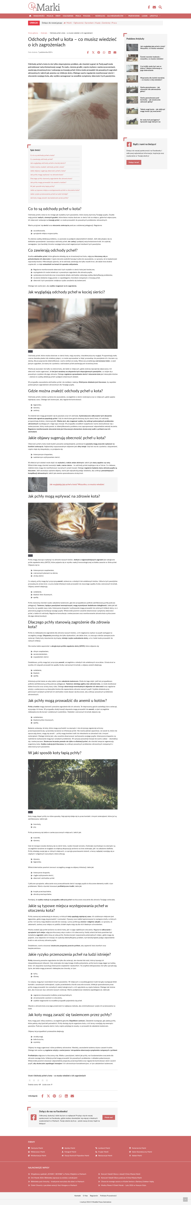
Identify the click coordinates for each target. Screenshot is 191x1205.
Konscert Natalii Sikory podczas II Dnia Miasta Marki (121, 1178)
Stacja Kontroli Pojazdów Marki (77, 1156)
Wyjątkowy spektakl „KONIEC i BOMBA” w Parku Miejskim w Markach (58, 1174)
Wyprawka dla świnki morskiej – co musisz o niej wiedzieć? (152, 79)
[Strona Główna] (30, 15)
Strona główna (33, 33)
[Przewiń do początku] (185, 1199)
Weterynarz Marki (38, 1152)
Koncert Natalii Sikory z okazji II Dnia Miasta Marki (120, 1174)
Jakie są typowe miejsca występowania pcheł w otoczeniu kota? (55, 190)
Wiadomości (39, 16)
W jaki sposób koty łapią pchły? (42, 186)
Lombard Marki (104, 1148)
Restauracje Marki (105, 1156)
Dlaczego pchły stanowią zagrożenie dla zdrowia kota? (51, 178)
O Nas (85, 1196)
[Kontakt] (154, 7)
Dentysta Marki (37, 1148)
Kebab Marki (137, 1156)
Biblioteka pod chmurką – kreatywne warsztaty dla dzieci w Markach (57, 1181)
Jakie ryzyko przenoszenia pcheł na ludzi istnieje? (49, 194)
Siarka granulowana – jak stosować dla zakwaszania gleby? (150, 89)
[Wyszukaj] (160, 7)
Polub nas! (109, 1117)
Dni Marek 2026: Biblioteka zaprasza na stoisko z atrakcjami (54, 1178)
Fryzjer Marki (103, 1152)
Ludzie (145, 16)
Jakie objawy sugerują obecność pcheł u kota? (48, 171)
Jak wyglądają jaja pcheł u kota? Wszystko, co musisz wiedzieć (77, 485)
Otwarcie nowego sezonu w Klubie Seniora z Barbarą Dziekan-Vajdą (127, 1181)
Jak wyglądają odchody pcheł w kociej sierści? (48, 163)
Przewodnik (134, 16)
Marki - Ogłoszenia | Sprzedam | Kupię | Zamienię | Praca (92, 23)
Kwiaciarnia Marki (139, 1148)
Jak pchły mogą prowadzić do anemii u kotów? (48, 182)
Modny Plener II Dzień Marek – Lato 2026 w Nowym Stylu (123, 1185)
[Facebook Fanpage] (148, 7)
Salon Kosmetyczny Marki (142, 1152)
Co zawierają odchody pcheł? (41, 159)
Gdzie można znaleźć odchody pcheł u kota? (47, 167)
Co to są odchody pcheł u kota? (42, 155)
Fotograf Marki (70, 1152)
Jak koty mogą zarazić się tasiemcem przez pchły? (49, 198)
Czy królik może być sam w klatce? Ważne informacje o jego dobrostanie (151, 68)
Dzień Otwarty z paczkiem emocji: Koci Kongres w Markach (54, 1185)
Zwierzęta (44, 33)
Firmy (58, 16)
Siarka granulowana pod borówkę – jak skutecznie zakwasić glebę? (150, 100)
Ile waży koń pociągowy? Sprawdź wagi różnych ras (150, 121)
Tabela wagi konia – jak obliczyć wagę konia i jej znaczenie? (152, 110)
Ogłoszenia (68, 16)
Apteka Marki (70, 1148)
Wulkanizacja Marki (38, 1156)
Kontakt (77, 1196)
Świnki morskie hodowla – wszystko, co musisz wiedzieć (151, 58)
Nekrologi (100, 16)
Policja (50, 16)
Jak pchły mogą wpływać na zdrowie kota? (46, 175)
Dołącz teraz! (134, 162)
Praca (78, 16)
